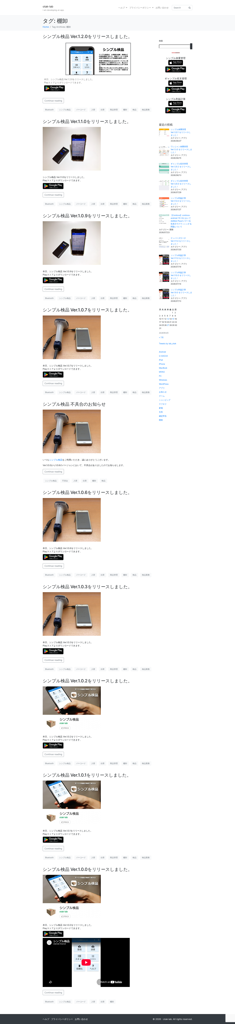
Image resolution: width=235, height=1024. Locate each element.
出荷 (102, 109)
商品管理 (114, 109)
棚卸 (125, 109)
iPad (161, 360)
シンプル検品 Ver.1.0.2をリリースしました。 (87, 680)
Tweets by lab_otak (167, 343)
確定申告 (163, 416)
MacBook (163, 368)
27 (168, 325)
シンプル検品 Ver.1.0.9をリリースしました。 (87, 215)
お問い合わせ (162, 7)
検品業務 (146, 109)
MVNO (162, 372)
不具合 (65, 481)
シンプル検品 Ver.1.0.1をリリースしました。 (87, 775)
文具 (161, 412)
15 (173, 319)
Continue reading (53, 100)
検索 (161, 41)
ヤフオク (163, 404)
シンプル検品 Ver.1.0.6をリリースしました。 (87, 492)
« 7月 (161, 337)
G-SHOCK (163, 356)
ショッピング (164, 400)
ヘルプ (121, 7)
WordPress (163, 384)
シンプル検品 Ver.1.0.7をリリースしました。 (87, 309)
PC (160, 376)
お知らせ (163, 392)
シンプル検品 (65, 109)
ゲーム (162, 396)
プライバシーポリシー (140, 7)
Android (162, 352)
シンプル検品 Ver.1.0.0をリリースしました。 (87, 869)
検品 (134, 109)
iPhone (162, 364)
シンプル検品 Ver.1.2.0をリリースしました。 (87, 36)
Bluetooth (49, 109)
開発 (161, 420)
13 (168, 319)
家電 (161, 408)
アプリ (162, 388)
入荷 (93, 109)
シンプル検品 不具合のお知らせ (74, 404)
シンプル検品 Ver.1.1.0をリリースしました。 (87, 121)
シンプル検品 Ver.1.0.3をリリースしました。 (87, 586)
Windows (163, 380)
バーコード (81, 109)
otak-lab (48, 6)
